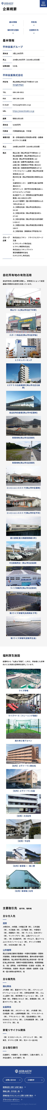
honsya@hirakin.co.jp (22, 105)
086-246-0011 (18, 92)
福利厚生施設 (13, 30)
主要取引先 (34, 30)
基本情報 (13, 22)
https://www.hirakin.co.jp (23, 111)
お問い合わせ (11, 1080)
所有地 (34, 22)
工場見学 (31, 1080)
